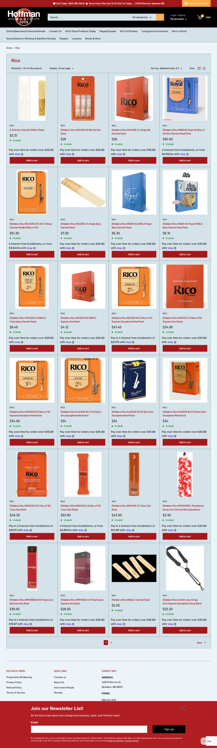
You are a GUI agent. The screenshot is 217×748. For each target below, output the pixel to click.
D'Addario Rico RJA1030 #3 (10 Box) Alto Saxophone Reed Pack (132, 413)
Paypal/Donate (108, 31)
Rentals (58, 692)
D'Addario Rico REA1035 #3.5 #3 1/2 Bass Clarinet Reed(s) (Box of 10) (31, 225)
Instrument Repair (64, 687)
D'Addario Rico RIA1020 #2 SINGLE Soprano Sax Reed (78, 319)
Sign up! (169, 729)
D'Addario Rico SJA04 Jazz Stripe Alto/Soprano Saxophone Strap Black (182, 601)
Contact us (60, 677)
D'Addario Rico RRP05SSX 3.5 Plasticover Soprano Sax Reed (82, 601)
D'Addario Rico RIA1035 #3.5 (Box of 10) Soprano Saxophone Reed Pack (30, 413)
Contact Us (55, 31)
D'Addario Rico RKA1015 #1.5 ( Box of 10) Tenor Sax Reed (30, 507)
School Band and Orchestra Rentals (25, 31)
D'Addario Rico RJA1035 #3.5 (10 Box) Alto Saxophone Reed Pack (184, 413)
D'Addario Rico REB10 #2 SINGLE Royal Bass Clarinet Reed (132, 225)
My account (177, 18)
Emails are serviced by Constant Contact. (123, 740)
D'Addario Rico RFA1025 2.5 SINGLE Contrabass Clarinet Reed (28, 319)
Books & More (93, 38)
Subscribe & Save (199, 3)
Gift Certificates (129, 31)
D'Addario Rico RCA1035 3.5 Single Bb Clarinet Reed (131, 131)
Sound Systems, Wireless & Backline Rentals (31, 38)
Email (34, 722)
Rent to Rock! (179, 31)
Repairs (64, 38)
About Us (59, 682)
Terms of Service (15, 692)
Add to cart (32, 160)
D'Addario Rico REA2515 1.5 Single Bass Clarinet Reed (81, 225)
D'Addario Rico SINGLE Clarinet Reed (131, 599)
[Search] (160, 17)
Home (9, 48)
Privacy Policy (14, 682)
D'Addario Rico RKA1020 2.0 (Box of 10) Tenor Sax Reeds (81, 507)
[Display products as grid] (199, 68)
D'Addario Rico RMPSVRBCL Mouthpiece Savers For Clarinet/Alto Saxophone (183, 507)
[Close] (183, 708)
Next (199, 642)
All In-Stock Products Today (80, 31)
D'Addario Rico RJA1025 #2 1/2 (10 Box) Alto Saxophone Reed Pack (81, 413)
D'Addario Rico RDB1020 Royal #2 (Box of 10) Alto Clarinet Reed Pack (184, 131)
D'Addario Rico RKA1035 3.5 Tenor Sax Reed (131, 507)
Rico (12, 125)
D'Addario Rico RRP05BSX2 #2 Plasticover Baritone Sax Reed (32, 601)
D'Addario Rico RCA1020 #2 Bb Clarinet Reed (81, 131)
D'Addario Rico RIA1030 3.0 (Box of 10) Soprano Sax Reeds (182, 319)
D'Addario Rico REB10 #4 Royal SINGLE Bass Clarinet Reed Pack (183, 225)
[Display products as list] (204, 68)
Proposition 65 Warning (19, 677)
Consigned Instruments (155, 31)
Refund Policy (14, 687)
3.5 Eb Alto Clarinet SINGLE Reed (27, 129)
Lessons (76, 38)
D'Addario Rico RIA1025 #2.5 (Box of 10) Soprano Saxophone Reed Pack (132, 319)
